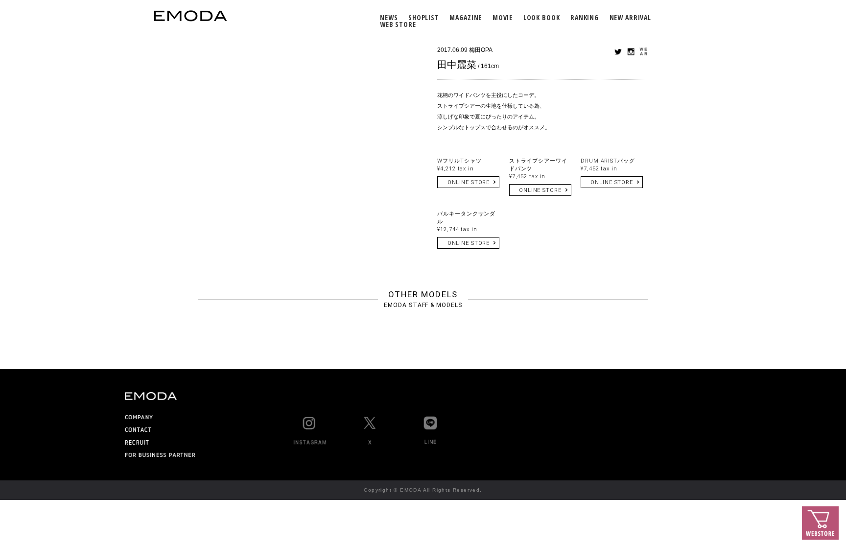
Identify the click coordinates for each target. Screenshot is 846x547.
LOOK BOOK (541, 17)
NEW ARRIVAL (630, 17)
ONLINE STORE (468, 182)
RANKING (584, 17)
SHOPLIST (423, 17)
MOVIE (503, 17)
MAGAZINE (465, 17)
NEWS (389, 17)
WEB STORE (398, 24)
